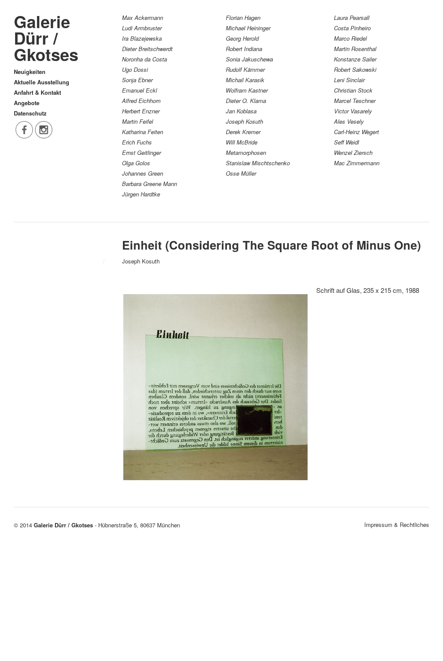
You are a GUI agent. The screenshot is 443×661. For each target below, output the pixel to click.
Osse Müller (241, 173)
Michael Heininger (248, 28)
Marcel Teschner (355, 100)
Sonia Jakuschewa (249, 59)
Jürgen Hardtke (141, 194)
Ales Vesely (349, 121)
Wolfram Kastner (247, 90)
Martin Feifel (137, 121)
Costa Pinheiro (352, 28)
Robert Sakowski (355, 69)
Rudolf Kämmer (245, 69)
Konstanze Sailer (355, 59)
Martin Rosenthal (355, 49)
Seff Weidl (346, 142)
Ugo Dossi (135, 69)
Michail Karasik (245, 80)
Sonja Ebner (137, 80)
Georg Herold (242, 38)
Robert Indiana (244, 49)
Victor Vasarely (353, 111)
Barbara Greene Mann (149, 184)
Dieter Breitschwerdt (147, 49)
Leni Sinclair (349, 80)
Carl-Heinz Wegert (356, 132)
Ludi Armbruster (142, 28)
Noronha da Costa (144, 59)
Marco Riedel (350, 38)
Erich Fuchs (137, 142)
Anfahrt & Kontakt (37, 92)
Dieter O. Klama (246, 100)
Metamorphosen (246, 152)
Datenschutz (30, 113)
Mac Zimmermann (356, 163)
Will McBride (241, 142)
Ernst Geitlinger (141, 152)
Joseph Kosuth (244, 121)
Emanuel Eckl (139, 90)
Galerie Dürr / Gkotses (46, 38)
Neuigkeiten (29, 71)
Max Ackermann (142, 17)
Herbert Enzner (141, 111)
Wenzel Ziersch (353, 152)
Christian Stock (353, 90)
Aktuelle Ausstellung (41, 82)
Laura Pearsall (351, 17)
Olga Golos (136, 163)
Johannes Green (142, 173)
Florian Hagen (243, 17)
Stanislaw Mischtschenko (258, 163)
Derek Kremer (243, 132)
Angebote (26, 103)
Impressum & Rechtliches (396, 524)
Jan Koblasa (241, 111)
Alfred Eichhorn (141, 100)
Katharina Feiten (142, 132)
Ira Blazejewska (142, 38)
